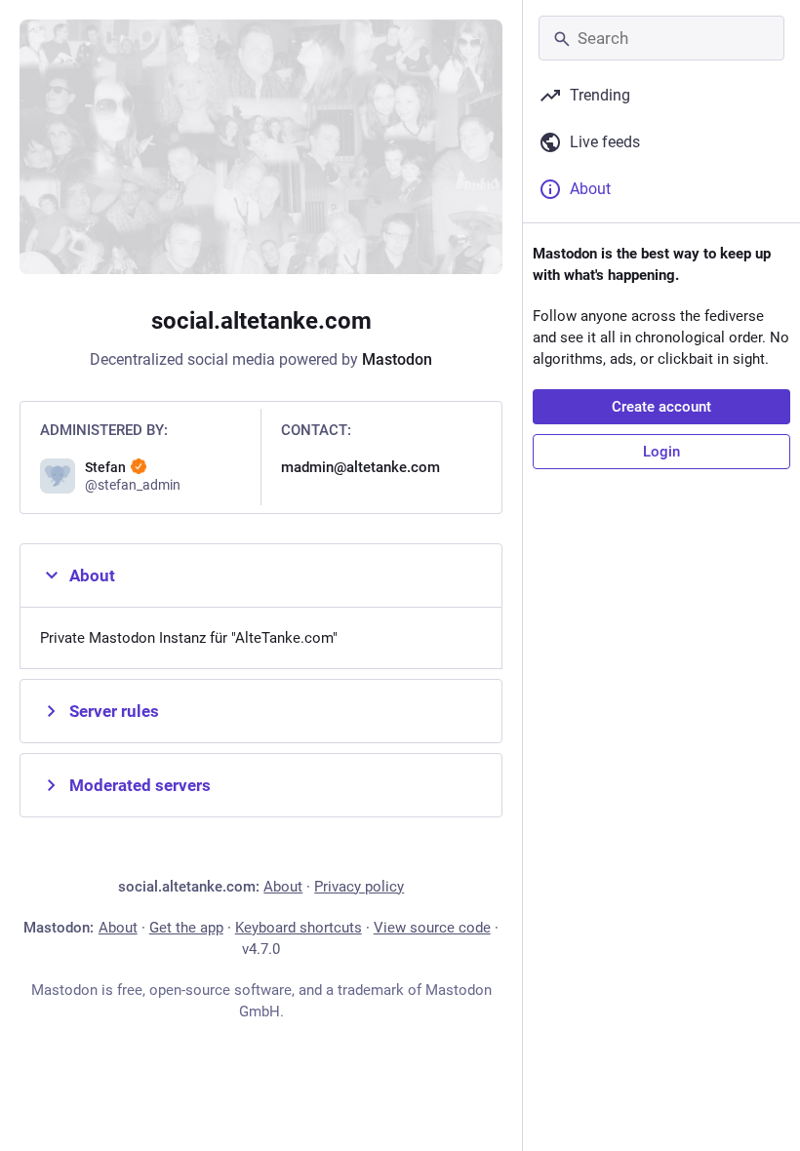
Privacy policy (359, 886)
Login (661, 451)
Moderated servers (140, 785)
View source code (432, 927)
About (92, 575)
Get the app (186, 927)
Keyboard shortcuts (298, 927)
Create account (661, 407)
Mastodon (397, 359)
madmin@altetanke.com (360, 467)
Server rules (114, 711)
